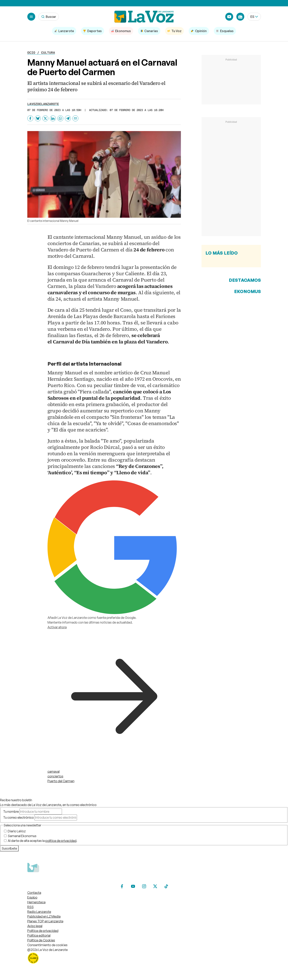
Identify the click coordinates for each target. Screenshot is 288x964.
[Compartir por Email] (75, 118)
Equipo (32, 897)
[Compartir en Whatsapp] (60, 118)
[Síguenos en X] (155, 886)
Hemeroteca (36, 902)
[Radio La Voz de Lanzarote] (240, 17)
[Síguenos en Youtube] (133, 886)
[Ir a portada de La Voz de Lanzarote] (57, 880)
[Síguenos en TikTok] (166, 886)
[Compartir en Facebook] (30, 118)
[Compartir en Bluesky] (38, 118)
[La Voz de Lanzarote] (144, 17)
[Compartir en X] (45, 118)
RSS (30, 907)
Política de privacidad (42, 931)
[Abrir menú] (31, 17)
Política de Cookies (41, 940)
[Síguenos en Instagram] (144, 886)
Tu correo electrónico (18, 817)
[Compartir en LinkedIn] (53, 118)
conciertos (55, 776)
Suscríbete (9, 848)
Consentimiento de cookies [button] (47, 945)
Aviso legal (34, 926)
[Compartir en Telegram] (68, 118)
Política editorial (38, 935)
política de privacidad (60, 841)
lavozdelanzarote (43, 104)
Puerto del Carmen (61, 781)
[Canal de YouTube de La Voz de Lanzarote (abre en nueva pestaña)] (229, 17)
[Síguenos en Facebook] (122, 886)
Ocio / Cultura (41, 53)
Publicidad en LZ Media (44, 916)
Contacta (34, 893)
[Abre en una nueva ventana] (144, 958)
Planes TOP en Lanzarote (45, 921)
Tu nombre (11, 812)
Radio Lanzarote (39, 912)
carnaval (54, 771)
